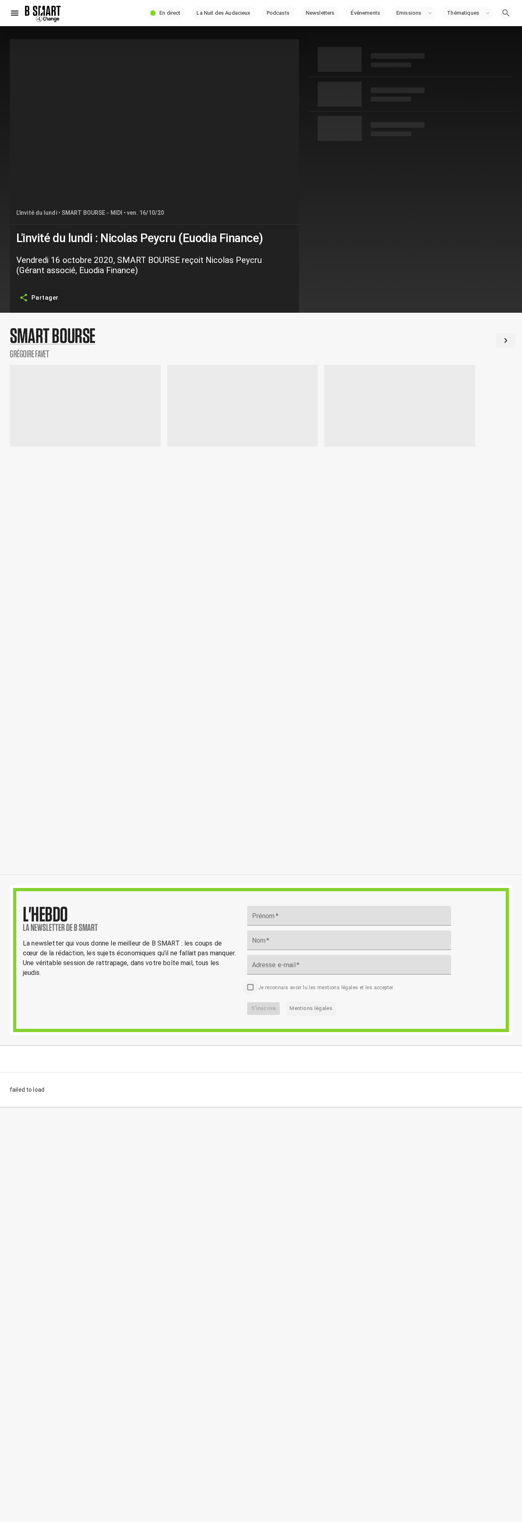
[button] (166, 13)
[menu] (14, 13)
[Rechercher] (506, 13)
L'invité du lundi (36, 212)
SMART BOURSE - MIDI (92, 212)
